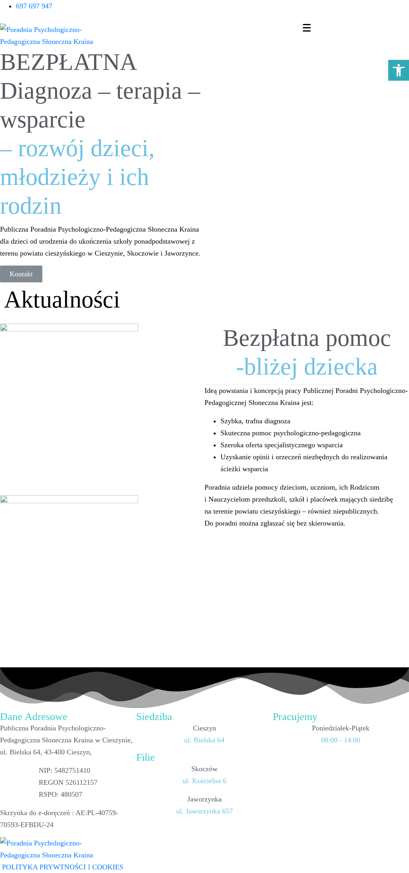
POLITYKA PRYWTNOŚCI (43, 867)
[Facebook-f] (399, 10)
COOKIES (107, 867)
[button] (398, 70)
